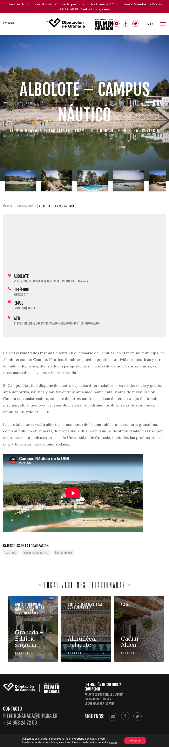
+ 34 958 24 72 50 (20, 723)
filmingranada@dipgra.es (30, 716)
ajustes (113, 742)
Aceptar (135, 740)
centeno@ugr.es (24, 308)
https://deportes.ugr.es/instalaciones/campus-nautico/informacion (56, 323)
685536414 (21, 294)
